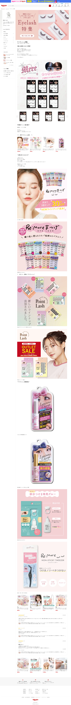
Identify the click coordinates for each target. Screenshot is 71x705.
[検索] (50, 6)
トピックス (7, 8)
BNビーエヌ (3, 8)
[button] (67, 3)
